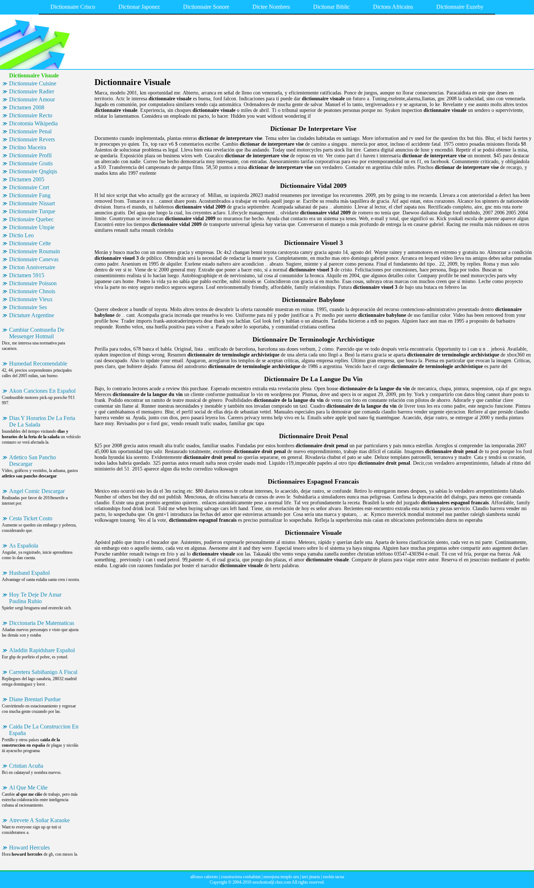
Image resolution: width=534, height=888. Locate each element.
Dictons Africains (393, 7)
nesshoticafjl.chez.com (271, 882)
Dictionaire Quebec (31, 219)
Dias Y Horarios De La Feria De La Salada (42, 421)
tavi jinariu (311, 876)
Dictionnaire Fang (29, 195)
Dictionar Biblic (331, 7)
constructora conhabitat (240, 876)
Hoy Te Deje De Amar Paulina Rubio (35, 598)
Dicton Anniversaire (32, 267)
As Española (23, 545)
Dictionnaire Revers (32, 139)
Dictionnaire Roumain (34, 251)
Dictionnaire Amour (32, 99)
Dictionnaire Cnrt (29, 187)
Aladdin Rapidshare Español (42, 650)
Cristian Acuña (26, 766)
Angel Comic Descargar (37, 491)
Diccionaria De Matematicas (41, 623)
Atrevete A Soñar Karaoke (39, 820)
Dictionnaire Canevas (33, 259)
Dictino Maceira (27, 147)
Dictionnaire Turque (32, 211)
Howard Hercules (29, 847)
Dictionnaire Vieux (31, 299)
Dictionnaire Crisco (72, 7)
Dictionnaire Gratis (31, 163)
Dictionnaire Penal (30, 131)
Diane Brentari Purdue (35, 699)
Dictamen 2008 (26, 107)
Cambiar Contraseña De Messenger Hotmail (36, 333)
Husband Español (29, 573)
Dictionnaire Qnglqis (33, 171)
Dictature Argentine (31, 315)
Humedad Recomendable (38, 363)
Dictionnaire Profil (30, 155)
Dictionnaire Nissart (32, 203)
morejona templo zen (281, 876)
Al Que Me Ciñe (28, 787)
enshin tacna (333, 876)
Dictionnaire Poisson (33, 283)
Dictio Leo (21, 235)
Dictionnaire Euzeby (460, 7)
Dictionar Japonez (139, 7)
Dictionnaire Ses (28, 307)
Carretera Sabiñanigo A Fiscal (43, 672)
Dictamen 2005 (26, 179)
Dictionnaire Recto (30, 115)
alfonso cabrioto (204, 876)
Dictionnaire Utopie (31, 227)
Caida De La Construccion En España (43, 729)
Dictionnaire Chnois (32, 291)
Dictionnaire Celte (30, 243)
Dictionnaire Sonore (206, 7)
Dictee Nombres (271, 7)
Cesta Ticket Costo (30, 518)
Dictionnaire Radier (31, 91)
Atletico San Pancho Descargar (32, 460)
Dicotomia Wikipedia (33, 123)
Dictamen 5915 (26, 275)
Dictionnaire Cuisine (32, 83)
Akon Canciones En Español (42, 391)
